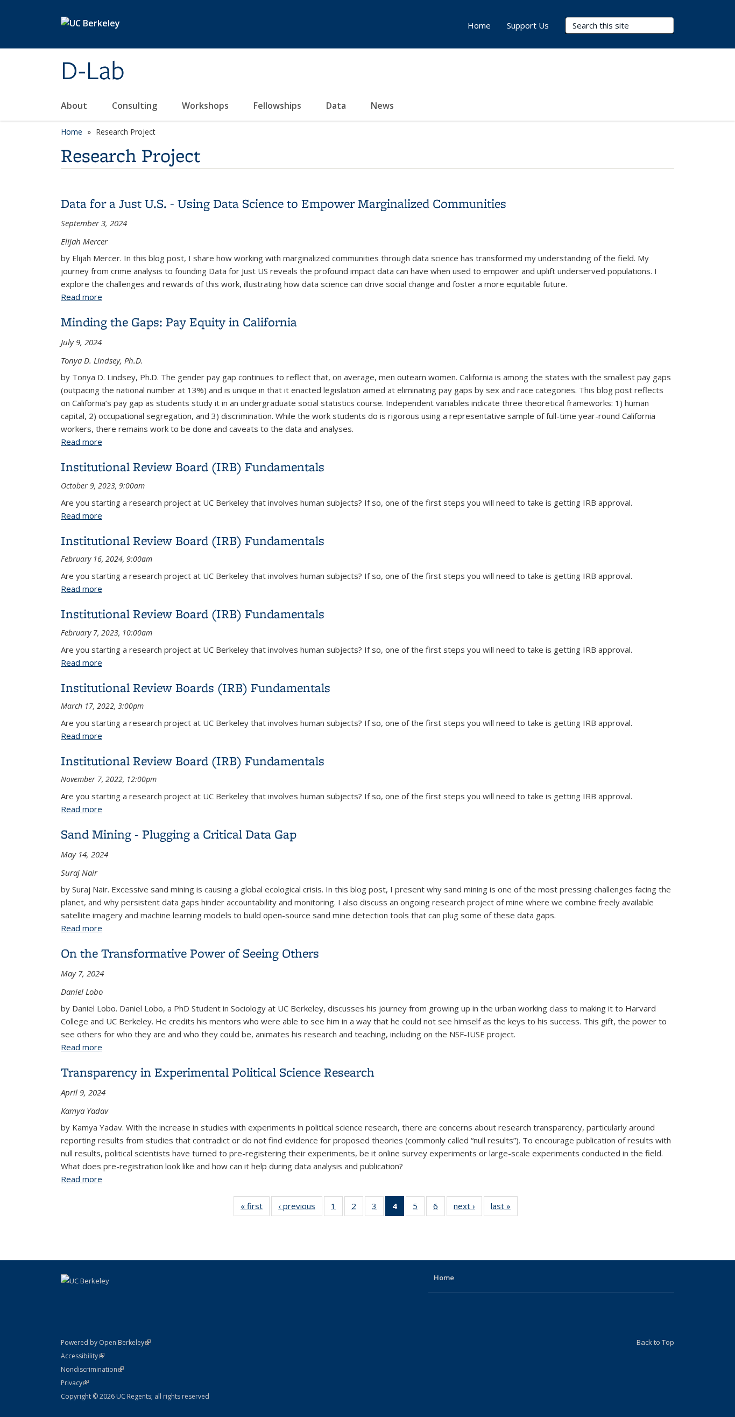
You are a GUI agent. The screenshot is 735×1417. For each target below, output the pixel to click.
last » (504, 1208)
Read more (81, 296)
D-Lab (93, 71)
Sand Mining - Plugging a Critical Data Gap (178, 834)
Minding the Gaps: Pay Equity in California (179, 321)
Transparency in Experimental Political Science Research (217, 1072)
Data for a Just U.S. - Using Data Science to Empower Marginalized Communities (283, 203)
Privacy (75, 1382)
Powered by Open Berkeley (106, 1342)
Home (479, 25)
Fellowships (278, 105)
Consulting (135, 105)
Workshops (206, 105)
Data (337, 105)
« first (255, 1208)
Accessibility (82, 1355)
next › (468, 1208)
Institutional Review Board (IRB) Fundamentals (192, 466)
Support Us (528, 25)
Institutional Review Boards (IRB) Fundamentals (195, 687)
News (383, 105)
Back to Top (655, 1342)
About (75, 105)
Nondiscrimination (92, 1369)
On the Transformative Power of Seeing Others (190, 953)
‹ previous (300, 1208)
